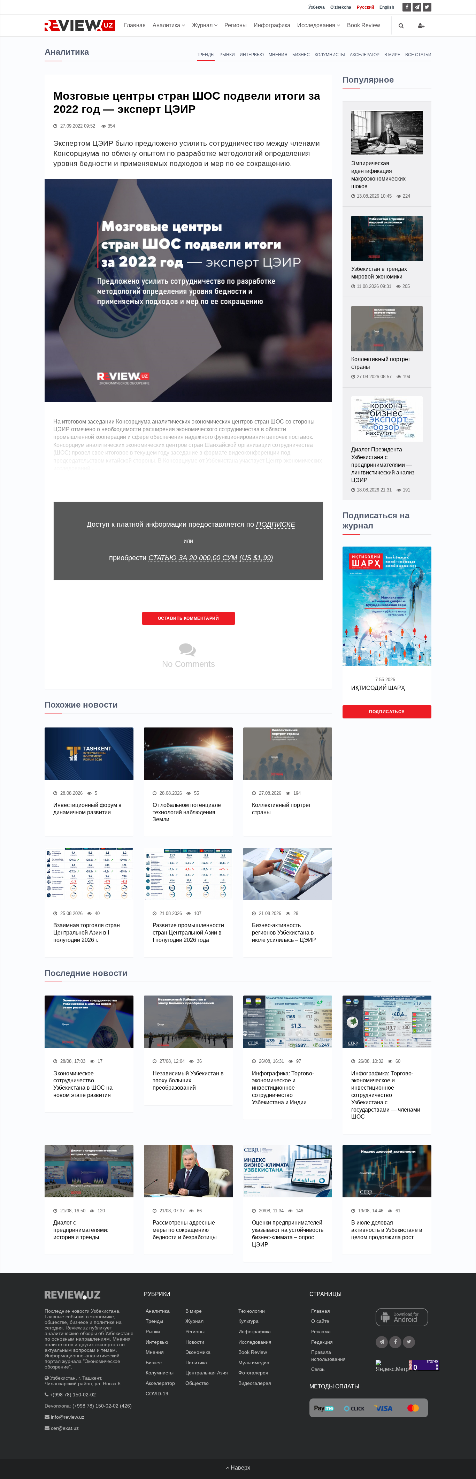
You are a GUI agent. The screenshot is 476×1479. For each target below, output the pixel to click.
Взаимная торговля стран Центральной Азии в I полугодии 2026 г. (86, 932)
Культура (248, 1321)
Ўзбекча (316, 7)
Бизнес (301, 54)
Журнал (203, 25)
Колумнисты (330, 54)
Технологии (251, 1311)
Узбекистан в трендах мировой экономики (379, 273)
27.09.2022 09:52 (77, 126)
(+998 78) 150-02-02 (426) (102, 1406)
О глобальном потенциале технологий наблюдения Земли (187, 812)
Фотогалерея (253, 1372)
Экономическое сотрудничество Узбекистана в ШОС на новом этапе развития (83, 1084)
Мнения (278, 54)
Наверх (239, 1468)
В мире (392, 54)
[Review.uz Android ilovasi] (402, 1318)
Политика (196, 1362)
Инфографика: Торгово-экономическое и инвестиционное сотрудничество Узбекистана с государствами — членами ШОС (385, 1095)
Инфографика (272, 25)
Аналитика (167, 25)
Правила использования (328, 1355)
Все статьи (418, 54)
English (386, 7)
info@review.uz (67, 1417)
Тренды (206, 54)
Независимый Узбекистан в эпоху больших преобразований (188, 1080)
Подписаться (387, 711)
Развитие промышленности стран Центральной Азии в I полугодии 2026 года (188, 932)
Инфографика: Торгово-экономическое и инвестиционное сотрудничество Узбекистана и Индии (283, 1087)
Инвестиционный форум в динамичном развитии (87, 808)
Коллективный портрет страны (281, 808)
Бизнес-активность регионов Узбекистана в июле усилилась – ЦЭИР (284, 932)
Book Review (363, 25)
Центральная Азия (206, 1372)
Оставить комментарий (188, 618)
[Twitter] (427, 7)
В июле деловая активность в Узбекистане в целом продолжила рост (386, 1230)
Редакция (322, 1342)
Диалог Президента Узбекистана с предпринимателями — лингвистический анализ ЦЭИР (382, 465)
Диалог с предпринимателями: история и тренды (80, 1230)
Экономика (197, 1352)
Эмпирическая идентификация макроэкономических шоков (378, 174)
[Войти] (421, 26)
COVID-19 (157, 1393)
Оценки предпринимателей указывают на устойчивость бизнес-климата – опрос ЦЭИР (287, 1233)
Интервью (252, 54)
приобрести (191, 558)
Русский (365, 7)
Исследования (317, 25)
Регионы (235, 25)
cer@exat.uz (65, 1428)
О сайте (320, 1321)
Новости (194, 1342)
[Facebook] (406, 7)
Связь (317, 1369)
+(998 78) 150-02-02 (73, 1394)
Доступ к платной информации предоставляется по (191, 524)
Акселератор (364, 54)
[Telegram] (417, 7)
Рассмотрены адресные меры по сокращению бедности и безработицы (185, 1230)
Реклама (321, 1331)
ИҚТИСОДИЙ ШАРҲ (378, 688)
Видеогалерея (254, 1383)
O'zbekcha (340, 7)
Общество (197, 1383)
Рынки (227, 54)
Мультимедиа (253, 1362)
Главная (135, 25)
